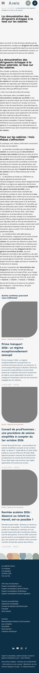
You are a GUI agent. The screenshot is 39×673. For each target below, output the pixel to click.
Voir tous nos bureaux (10, 584)
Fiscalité (5, 609)
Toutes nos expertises (10, 601)
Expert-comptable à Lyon (12, 586)
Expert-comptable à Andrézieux (14, 591)
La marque (6, 568)
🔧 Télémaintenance (28, 667)
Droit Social (6, 611)
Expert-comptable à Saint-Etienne (15, 589)
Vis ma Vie (6, 576)
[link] (13, 648)
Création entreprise (9, 631)
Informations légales (9, 662)
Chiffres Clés (6, 573)
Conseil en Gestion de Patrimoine (14, 606)
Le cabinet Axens (8, 566)
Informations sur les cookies (12, 664)
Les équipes (6, 571)
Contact (5, 619)
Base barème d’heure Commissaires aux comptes (16, 622)
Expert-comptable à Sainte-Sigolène (16, 594)
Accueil (4, 8)
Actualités (11, 8)
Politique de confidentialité (26, 662)
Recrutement (7, 629)
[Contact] (28, 3)
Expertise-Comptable (10, 604)
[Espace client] (34, 3)
